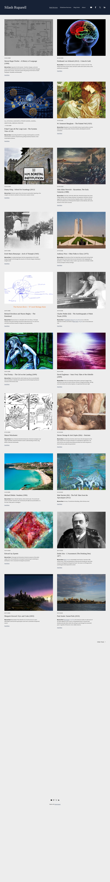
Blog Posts (77, 7)
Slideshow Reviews (65, 7)
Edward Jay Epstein (11, 554)
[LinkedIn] (104, 7)
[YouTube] (91, 7)
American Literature (17, 123)
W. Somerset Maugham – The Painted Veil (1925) (74, 123)
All (5, 121)
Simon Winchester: (11, 435)
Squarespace (57, 804)
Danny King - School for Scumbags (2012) (19, 190)
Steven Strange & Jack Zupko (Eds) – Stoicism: (73, 435)
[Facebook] (95, 7)
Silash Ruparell (15, 7)
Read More (7, 75)
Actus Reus (10, 121)
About (83, 7)
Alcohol (33, 121)
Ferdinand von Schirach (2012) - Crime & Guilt (74, 61)
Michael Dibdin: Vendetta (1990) (15, 495)
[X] (100, 7)
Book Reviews (53, 7)
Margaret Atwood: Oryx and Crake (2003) (19, 616)
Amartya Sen (7, 123)
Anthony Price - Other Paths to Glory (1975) (73, 254)
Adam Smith (16, 121)
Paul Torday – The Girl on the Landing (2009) (20, 374)
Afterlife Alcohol (25, 121)
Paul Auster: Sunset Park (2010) (68, 616)
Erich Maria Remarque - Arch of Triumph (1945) (21, 254)
